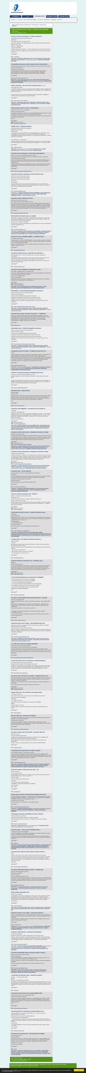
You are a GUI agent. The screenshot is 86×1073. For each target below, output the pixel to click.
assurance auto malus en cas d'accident (20, 948)
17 (15, 1060)
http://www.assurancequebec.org (21, 866)
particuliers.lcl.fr (17, 791)
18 (17, 1060)
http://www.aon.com (18, 905)
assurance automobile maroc (17, 826)
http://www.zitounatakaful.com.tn (21, 968)
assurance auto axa (22, 825)
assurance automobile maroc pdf (33, 825)
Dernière (29, 1059)
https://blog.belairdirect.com (20, 191)
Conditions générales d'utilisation (31, 1064)
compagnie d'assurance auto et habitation (29, 192)
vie (27, 16)
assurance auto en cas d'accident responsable (30, 532)
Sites (24, 19)
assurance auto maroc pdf (28, 826)
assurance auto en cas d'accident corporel (22, 428)
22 (23, 1060)
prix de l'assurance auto (24, 907)
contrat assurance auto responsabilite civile (38, 426)
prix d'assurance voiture (23, 489)
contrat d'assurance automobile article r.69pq (25, 926)
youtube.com (16, 56)
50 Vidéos (19, 32)
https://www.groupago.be (19, 594)
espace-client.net (17, 712)
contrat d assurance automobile (36, 233)
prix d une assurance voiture (37, 489)
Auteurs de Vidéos (31, 19)
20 (20, 1060)
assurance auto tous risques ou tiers (32, 765)
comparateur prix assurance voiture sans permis (34, 447)
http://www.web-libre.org (19, 885)
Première (15, 1059)
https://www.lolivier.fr (18, 509)
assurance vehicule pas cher (25, 58)
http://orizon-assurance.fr (19, 266)
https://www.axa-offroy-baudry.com (21, 729)
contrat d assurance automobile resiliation (29, 844)
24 (26, 1060)
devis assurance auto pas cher (42, 58)
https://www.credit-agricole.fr (20, 123)
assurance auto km (64, 16)
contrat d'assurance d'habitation (24, 809)
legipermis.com (17, 325)
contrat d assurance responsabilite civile (28, 425)
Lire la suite (13, 54)
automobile (15, 16)
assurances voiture (52, 16)
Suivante (25, 1059)
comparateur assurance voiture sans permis (36, 448)
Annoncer (53, 19)
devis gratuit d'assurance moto (25, 79)
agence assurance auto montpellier (38, 808)
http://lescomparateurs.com (19, 365)
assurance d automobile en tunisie (40, 969)
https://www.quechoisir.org (19, 250)
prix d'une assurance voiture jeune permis (27, 446)
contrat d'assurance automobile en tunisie (25, 969)
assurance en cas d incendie (37, 103)
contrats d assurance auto (24, 308)
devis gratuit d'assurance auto (41, 79)
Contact (60, 19)
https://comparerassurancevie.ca (21, 387)
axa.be (15, 1049)
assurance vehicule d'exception (26, 488)
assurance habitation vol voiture (28, 195)
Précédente (21, 1059)
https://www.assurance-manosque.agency (23, 171)
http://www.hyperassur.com (19, 762)
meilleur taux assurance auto (42, 638)
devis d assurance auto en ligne (27, 194)
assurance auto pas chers (18, 59)
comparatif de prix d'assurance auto (20, 369)
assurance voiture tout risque (36, 766)
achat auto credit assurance (34, 148)
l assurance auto (37, 150)
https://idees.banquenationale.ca (21, 672)
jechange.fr (16, 990)
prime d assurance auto (22, 103)
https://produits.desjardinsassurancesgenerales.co (24, 306)
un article (47, 19)
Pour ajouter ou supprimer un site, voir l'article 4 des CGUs (24, 1065)
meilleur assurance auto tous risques (24, 908)
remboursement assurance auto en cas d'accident (24, 533)
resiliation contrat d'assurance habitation (37, 846)
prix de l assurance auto (37, 907)
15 (12, 1060)
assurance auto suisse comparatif (17, 368)
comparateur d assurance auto (41, 639)
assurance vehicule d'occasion (19, 491)
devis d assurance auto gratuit (19, 81)
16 (14, 1060)
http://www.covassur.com (19, 1030)
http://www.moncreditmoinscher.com (21, 636)
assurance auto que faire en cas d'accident (29, 231)
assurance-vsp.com (18, 747)
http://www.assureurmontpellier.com (21, 806)
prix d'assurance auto (26, 287)
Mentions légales (18, 1064)
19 (18, 1060)
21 (21, 1060)
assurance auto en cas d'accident (26, 102)
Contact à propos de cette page (58, 1064)
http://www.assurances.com (19, 423)
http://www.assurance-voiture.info (21, 213)
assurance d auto (43, 825)
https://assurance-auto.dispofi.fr (20, 944)
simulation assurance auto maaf (26, 150)
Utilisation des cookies (45, 1064)
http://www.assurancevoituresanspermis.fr (23, 444)
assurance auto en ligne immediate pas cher (20, 640)
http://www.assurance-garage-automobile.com (23, 657)
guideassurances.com (18, 689)
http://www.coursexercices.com (20, 823)
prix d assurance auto (38, 287)
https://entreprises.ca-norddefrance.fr (22, 530)
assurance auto (39, 16)
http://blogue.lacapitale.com (19, 229)
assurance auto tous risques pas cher (28, 764)
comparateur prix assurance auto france (41, 366)
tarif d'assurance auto (37, 286)
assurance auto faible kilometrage (24, 886)
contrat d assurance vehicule (40, 308)
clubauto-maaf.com (18, 147)
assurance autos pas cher (31, 59)
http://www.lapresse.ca (18, 557)
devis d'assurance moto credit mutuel (36, 80)
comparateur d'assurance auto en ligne (21, 639)
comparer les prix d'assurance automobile (35, 368)
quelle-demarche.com (18, 574)
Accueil (13, 19)
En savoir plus (17, 1071)
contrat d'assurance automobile (34, 232)
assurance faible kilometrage (36, 886)
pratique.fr (16, 843)
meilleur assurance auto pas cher (26, 638)
